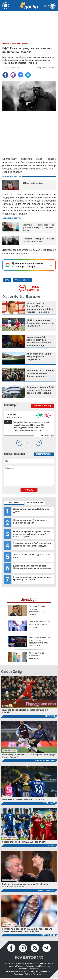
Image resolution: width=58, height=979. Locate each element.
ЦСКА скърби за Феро (33, 183)
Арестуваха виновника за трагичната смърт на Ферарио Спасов (38, 227)
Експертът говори (46, 890)
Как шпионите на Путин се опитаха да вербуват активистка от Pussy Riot (39, 641)
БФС (7, 280)
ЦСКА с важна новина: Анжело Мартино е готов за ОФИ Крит (40, 323)
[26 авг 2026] (29, 781)
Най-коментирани (35, 503)
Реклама (21, 966)
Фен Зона (51, 845)
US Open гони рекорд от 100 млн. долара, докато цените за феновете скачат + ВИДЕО (27, 930)
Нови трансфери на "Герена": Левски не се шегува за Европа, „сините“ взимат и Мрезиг (31, 534)
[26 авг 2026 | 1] (29, 736)
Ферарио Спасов (22, 280)
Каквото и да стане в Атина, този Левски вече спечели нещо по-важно (32, 567)
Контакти (12, 966)
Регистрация (46, 454)
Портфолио (33, 969)
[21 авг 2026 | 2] (29, 910)
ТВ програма (49, 803)
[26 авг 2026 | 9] (29, 866)
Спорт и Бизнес (47, 935)
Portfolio (28, 974)
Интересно (50, 716)
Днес (49, 6)
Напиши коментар (33, 288)
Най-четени (14, 503)
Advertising (18, 974)
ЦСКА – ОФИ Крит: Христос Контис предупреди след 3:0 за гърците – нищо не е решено (39, 309)
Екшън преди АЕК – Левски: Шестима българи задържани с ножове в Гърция (38, 341)
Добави (29, 490)
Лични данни (38, 974)
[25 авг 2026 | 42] (29, 823)
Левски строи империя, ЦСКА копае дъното (24, 842)
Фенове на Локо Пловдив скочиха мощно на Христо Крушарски (40, 373)
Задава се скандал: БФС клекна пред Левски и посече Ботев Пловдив (32, 544)
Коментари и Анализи (45, 761)
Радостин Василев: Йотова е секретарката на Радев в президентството (27, 611)
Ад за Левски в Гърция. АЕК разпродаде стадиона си (39, 356)
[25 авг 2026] (29, 692)
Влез (38, 454)
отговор (45, 435)
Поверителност (32, 966)
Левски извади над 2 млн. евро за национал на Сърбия (30, 521)
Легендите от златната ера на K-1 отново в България (39, 624)
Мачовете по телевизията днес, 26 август (23, 799)
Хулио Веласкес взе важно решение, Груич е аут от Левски (32, 578)
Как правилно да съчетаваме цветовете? (36, 655)
